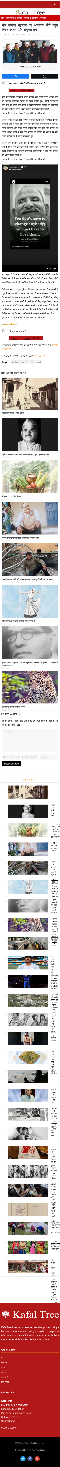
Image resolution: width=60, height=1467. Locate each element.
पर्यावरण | (36, 18)
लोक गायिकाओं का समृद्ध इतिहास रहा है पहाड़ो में (18, 621)
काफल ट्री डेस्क (10, 324)
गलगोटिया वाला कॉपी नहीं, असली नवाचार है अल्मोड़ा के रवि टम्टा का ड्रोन (27, 579)
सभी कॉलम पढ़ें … (30, 779)
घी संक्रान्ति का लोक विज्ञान (11, 496)
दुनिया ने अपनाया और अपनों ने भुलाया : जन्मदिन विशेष (20, 538)
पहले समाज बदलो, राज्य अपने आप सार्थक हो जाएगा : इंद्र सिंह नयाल (25, 454)
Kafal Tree (14, 34)
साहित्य (43, 18)
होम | (3, 18)
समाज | (28, 18)
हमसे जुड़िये (5, 1382)
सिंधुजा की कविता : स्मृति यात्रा (13, 413)
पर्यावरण (3, 1372)
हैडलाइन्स (4, 1362)
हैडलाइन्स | (11, 18)
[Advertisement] (30, 1289)
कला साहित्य (5, 1377)
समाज (3, 1367)
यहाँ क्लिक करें (39, 355)
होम (2, 1358)
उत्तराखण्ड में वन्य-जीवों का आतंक (13, 707)
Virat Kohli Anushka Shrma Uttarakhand (26, 362)
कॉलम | (20, 18)
